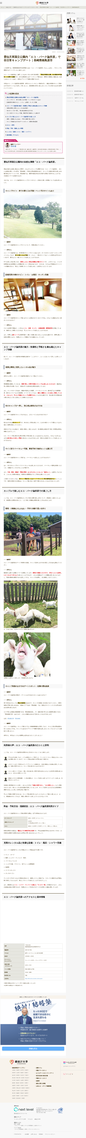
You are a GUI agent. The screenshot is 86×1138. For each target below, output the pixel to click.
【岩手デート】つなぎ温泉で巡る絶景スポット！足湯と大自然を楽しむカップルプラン (79, 98)
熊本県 (25, 1095)
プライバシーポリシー (33, 1129)
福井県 (17, 1080)
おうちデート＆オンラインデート (45, 1073)
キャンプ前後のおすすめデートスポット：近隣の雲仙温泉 (22, 121)
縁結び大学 (37, 1119)
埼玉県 (22, 1075)
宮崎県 (13, 1098)
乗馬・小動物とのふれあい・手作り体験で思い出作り (21, 119)
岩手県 (22, 1070)
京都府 (17, 1085)
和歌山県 (18, 1088)
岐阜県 (21, 1083)
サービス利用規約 (29, 1125)
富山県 (26, 1077)
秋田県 (13, 1072)
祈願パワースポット (41, 1070)
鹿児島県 (18, 1098)
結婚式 (38, 1081)
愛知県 (17, 1083)
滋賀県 (13, 1085)
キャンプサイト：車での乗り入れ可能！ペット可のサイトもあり (24, 99)
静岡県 (13, 1083)
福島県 (22, 1072)
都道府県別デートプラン (18, 1067)
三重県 (25, 1083)
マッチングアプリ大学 (20, 1119)
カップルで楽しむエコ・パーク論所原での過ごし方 (21, 116)
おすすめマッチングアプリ (69, 1066)
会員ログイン (37, 1125)
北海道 (13, 1070)
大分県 (21, 1095)
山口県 (22, 1090)
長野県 (26, 1080)
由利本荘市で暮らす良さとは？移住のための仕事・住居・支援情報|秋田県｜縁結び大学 (79, 94)
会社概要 (27, 1134)
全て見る (82, 78)
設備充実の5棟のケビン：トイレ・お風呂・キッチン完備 (22, 102)
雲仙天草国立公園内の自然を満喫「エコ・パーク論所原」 (23, 97)
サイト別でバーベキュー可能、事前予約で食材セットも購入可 (23, 113)
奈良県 (26, 1085)
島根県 (27, 1088)
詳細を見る (33, 1049)
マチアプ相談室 (17, 1127)
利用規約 (41, 1134)
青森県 (17, 1070)
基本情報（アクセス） (13, 135)
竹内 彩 (13, 146)
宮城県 (26, 1070)
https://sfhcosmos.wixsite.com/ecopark (33, 978)
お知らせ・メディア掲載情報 (43, 1086)
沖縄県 (23, 1098)
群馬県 (17, 1075)
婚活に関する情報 (41, 1083)
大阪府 (22, 1085)
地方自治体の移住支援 (42, 1075)
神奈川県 (18, 1077)
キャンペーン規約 (19, 1125)
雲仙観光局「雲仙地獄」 (14, 718)
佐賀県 (13, 1095)
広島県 (17, 1090)
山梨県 (22, 1080)
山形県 (17, 1072)
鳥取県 (23, 1088)
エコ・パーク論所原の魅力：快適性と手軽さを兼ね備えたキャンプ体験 (27, 106)
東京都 (13, 1077)
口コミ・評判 (10, 125)
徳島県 (25, 1090)
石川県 (13, 1080)
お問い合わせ (34, 1134)
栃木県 (13, 1075)
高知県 (22, 1093)
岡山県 (13, 1090)
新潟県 (22, 1077)
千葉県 (26, 1075)
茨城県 (25, 1072)
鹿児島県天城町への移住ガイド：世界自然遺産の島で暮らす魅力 (79, 91)
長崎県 (17, 1095)
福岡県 (26, 1093)
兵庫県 (13, 1088)
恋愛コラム (39, 1067)
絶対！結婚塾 (17, 1124)
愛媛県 (17, 1093)
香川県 (13, 1093)
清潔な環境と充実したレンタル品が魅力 (17, 108)
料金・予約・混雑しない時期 (15, 128)
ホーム (2, 7)
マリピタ (30, 1119)
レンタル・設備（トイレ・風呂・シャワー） (19, 131)
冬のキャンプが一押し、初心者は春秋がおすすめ (20, 110)
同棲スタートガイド (41, 1078)
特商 (26, 1129)
